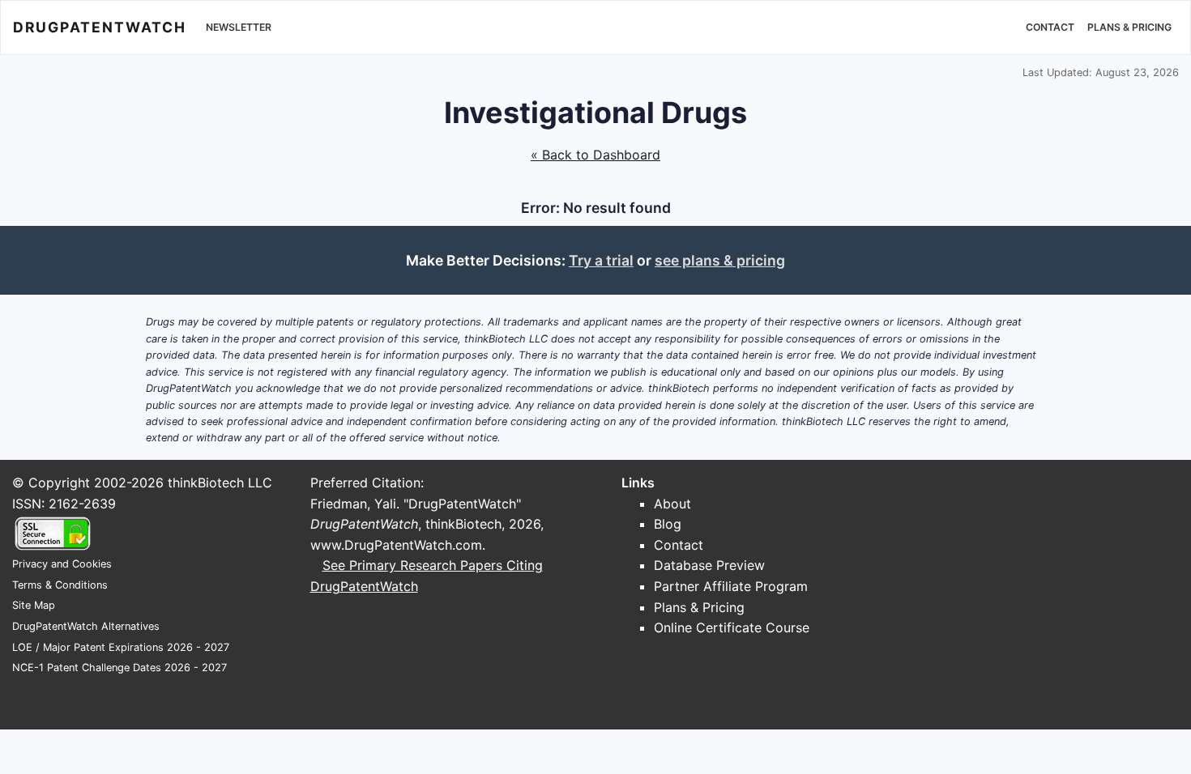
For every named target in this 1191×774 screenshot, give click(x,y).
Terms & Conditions (60, 585)
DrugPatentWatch (99, 27)
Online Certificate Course (731, 627)
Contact (1050, 27)
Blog (667, 524)
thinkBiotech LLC (220, 482)
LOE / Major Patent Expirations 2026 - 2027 (120, 647)
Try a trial (601, 260)
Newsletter (238, 27)
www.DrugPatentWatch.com (396, 545)
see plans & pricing (720, 260)
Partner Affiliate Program (731, 586)
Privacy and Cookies (62, 564)
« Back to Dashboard (595, 155)
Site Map (33, 605)
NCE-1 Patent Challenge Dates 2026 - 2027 (119, 667)
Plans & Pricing (1129, 27)
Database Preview (709, 565)
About (672, 503)
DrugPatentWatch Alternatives (86, 626)
